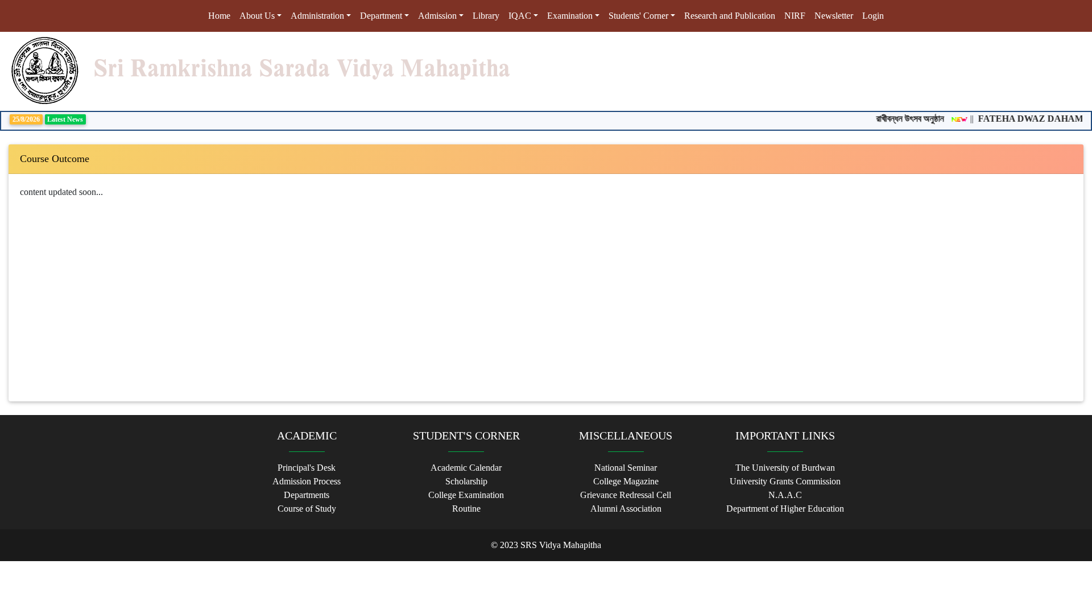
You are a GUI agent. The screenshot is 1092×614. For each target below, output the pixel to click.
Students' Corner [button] (638, 15)
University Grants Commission (785, 481)
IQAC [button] (519, 15)
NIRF (794, 15)
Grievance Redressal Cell (625, 495)
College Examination (466, 495)
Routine (466, 508)
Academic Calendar (466, 467)
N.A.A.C (785, 495)
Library (486, 15)
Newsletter (833, 15)
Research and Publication (729, 15)
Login (873, 15)
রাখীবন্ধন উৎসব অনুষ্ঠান (902, 118)
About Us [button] (257, 15)
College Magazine (626, 481)
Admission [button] (437, 15)
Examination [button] (570, 15)
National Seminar (625, 467)
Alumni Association (625, 508)
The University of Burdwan (785, 467)
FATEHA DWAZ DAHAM (1023, 118)
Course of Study (307, 508)
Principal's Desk (307, 467)
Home (221, 15)
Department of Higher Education (785, 508)
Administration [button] (317, 15)
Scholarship (466, 481)
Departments (306, 495)
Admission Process (306, 481)
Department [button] (381, 15)
